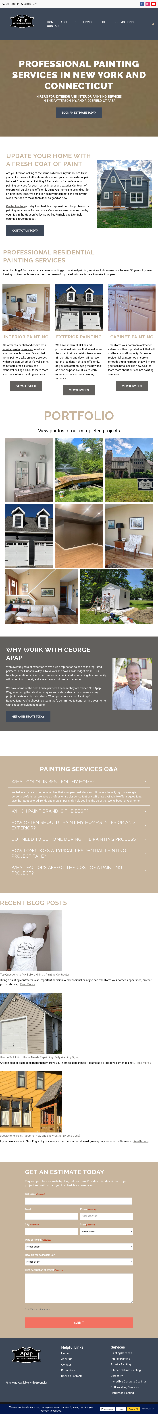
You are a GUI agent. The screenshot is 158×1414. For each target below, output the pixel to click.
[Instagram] (148, 4)
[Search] (153, 24)
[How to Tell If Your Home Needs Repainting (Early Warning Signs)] (31, 1024)
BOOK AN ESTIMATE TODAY (79, 112)
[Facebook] (142, 4)
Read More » (27, 984)
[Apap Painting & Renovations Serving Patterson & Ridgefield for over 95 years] (22, 24)
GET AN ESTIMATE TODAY (28, 716)
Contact (54, 26)
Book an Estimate (72, 1376)
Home (51, 22)
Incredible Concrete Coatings (129, 1381)
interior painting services (17, 349)
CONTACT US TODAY (25, 230)
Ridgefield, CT (85, 671)
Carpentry (117, 1375)
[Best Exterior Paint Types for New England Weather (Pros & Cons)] (31, 1102)
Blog (106, 22)
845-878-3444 (12, 4)
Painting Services (121, 1353)
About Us (66, 1358)
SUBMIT (79, 1322)
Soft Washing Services (125, 1387)
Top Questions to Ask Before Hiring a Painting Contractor (34, 974)
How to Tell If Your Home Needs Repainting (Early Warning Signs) (39, 1057)
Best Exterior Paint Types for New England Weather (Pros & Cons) (40, 1135)
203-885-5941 (30, 4)
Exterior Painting (121, 1364)
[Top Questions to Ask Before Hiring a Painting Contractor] (31, 941)
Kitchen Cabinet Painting (126, 1370)
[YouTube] (153, 4)
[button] (75, 21)
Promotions (124, 22)
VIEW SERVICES (26, 386)
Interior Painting (120, 1358)
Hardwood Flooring (122, 1392)
